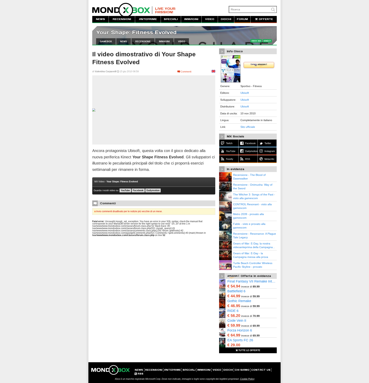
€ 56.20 (233, 315)
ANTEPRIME (148, 19)
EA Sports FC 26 (240, 340)
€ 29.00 (233, 345)
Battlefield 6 (236, 291)
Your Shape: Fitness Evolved (136, 32)
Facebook (138, 190)
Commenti (184, 72)
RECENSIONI (122, 19)
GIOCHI (226, 19)
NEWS (100, 19)
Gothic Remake (239, 301)
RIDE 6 (233, 311)
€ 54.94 (233, 286)
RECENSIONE (143, 41)
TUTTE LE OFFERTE (249, 350)
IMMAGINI (191, 19)
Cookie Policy (247, 379)
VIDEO (209, 19)
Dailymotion (153, 190)
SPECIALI (171, 19)
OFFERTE (265, 19)
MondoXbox (122, 10)
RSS (139, 373)
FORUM (242, 19)
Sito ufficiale (247, 126)
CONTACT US (260, 369)
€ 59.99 (233, 325)
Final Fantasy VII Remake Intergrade (252, 281)
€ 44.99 (233, 296)
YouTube (125, 190)
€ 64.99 (233, 335)
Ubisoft (244, 92)
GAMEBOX (106, 41)
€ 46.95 (233, 306)
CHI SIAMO (242, 369)
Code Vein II (236, 320)
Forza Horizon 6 (239, 330)
